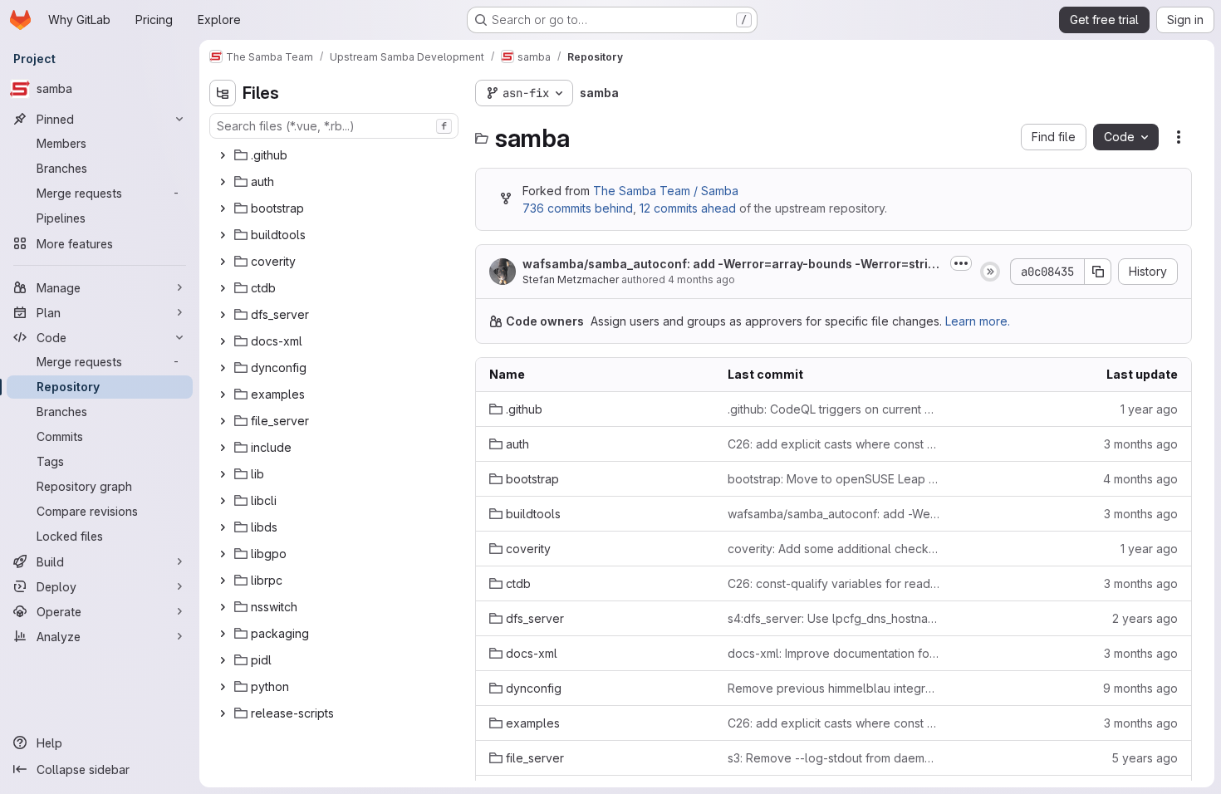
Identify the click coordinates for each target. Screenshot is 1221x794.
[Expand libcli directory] (223, 501)
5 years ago (1144, 758)
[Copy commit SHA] (1098, 271)
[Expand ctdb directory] (223, 288)
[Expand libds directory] (223, 527)
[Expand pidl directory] (223, 660)
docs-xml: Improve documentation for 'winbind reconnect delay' (833, 653)
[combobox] (333, 126)
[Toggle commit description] (961, 263)
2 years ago (1145, 618)
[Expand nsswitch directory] (223, 607)
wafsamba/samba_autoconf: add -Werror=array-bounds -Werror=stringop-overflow (732, 264)
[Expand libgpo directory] (223, 554)
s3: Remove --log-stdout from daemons (833, 758)
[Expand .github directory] (223, 155)
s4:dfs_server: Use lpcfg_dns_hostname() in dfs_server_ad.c (833, 618)
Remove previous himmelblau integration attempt (833, 688)
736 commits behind (577, 208)
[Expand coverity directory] (223, 262)
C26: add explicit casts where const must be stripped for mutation (833, 444)
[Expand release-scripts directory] (223, 713)
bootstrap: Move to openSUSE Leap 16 (833, 479)
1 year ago (1149, 409)
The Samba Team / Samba (665, 191)
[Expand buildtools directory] (223, 235)
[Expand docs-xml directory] (223, 341)
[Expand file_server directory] (223, 421)
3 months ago (1141, 444)
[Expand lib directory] (223, 474)
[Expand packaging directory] (223, 634)
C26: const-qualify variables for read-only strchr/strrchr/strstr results (833, 583)
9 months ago (1140, 688)
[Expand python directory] (223, 687)
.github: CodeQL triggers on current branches (833, 409)
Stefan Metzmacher (570, 279)
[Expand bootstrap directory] (223, 208)
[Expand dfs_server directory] (223, 315)
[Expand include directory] (223, 448)
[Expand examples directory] (223, 394)
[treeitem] (335, 155)
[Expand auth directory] (223, 182)
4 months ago (701, 279)
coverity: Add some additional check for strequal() (833, 549)
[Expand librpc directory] (223, 581)
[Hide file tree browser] (222, 93)
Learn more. (977, 321)
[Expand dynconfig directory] (223, 368)
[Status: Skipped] (990, 272)
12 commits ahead (688, 208)
